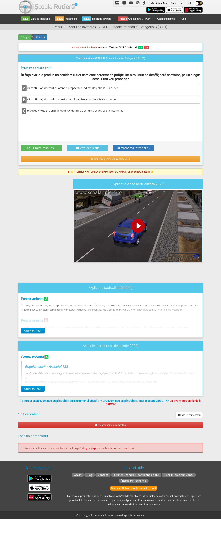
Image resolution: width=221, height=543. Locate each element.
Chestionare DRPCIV (135, 18)
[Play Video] (138, 226)
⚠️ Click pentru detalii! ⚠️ (111, 171)
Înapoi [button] (25, 37)
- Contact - (103, 475)
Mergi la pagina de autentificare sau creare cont (108, 448)
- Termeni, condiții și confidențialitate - (136, 475)
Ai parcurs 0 (91, 47)
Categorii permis (166, 18)
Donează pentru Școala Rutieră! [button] (110, 158)
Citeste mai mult (32, 330)
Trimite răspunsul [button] (43, 148)
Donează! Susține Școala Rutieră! (134, 488)
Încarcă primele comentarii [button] (112, 424)
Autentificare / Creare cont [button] (169, 3)
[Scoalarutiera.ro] (48, 6)
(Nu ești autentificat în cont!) (85, 47)
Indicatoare (66, 18)
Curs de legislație (36, 18)
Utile (184, 18)
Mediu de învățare (97, 18)
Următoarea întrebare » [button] (133, 148)
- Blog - (89, 475)
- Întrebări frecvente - (134, 480)
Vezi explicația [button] (89, 148)
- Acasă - (77, 475)
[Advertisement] (110, 126)
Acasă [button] (41, 37)
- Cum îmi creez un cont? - (179, 475)
